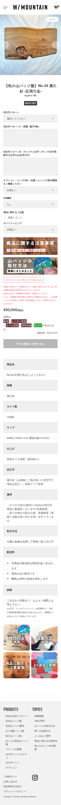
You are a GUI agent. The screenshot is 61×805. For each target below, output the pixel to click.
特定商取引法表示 (12, 786)
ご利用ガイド (10, 776)
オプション (11, 767)
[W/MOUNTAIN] (30, 7)
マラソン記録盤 (14, 749)
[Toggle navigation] (5, 7)
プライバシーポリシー (14, 791)
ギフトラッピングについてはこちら (23, 279)
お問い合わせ (10, 781)
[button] (5, 45)
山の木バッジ (12, 762)
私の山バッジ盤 (14, 735)
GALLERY (39, 720)
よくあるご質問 (42, 735)
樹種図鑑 (39, 716)
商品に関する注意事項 (45, 740)
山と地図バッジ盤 (15, 730)
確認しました (15, 217)
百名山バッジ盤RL (15, 725)
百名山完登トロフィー (17, 716)
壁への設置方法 (42, 730)
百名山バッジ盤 (14, 720)
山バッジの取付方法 (44, 725)
